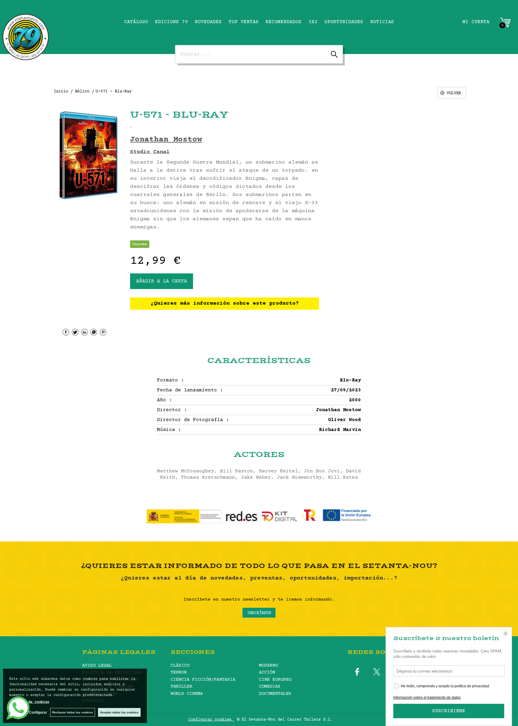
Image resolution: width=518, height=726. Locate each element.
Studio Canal (150, 152)
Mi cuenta (476, 22)
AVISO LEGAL (97, 665)
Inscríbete (259, 613)
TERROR (179, 672)
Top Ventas (244, 22)
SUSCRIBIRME (448, 711)
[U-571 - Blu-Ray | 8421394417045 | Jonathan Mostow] (88, 155)
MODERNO (268, 665)
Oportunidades (343, 22)
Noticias (382, 22)
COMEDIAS (270, 686)
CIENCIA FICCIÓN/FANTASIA (203, 679)
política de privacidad (471, 686)
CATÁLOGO (136, 22)
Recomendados (284, 22)
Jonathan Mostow (166, 139)
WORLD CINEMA (187, 693)
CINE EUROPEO (275, 679)
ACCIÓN (267, 672)
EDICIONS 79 (171, 22)
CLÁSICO (180, 665)
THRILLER (181, 686)
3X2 (312, 22)
